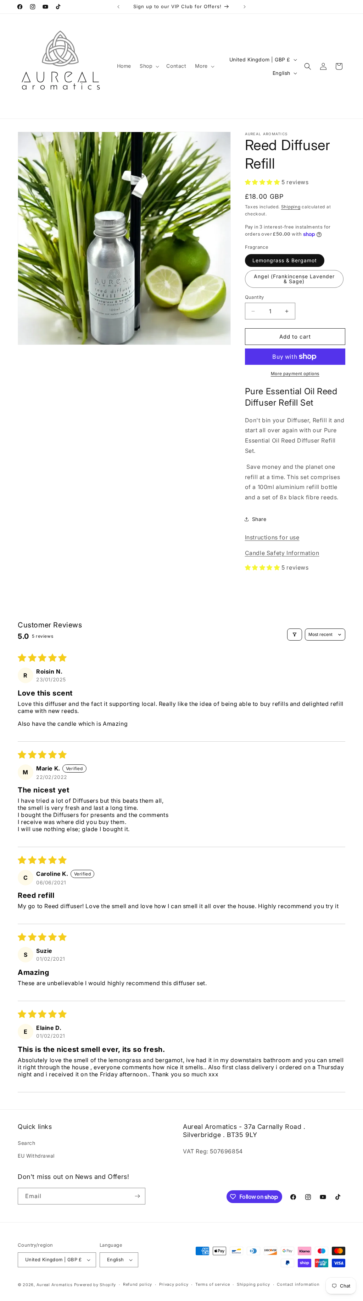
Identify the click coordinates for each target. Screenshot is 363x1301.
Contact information (298, 1284)
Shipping (291, 206)
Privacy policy (174, 1284)
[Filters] (294, 634)
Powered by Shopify (95, 1284)
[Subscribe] (137, 1196)
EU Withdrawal (36, 1156)
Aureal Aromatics (55, 1284)
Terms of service (212, 1284)
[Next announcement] (244, 6)
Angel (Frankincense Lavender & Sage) (294, 278)
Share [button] (259, 519)
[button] (148, 66)
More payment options (295, 373)
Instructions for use (272, 537)
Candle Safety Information (282, 552)
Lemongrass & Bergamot (284, 260)
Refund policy (137, 1284)
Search (26, 1143)
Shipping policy (253, 1284)
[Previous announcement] (118, 6)
